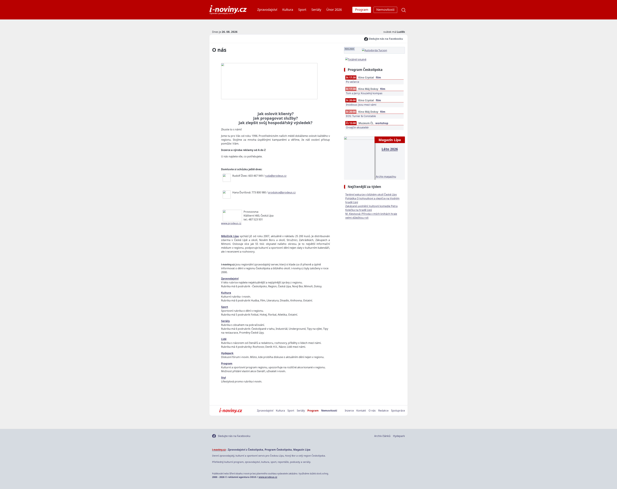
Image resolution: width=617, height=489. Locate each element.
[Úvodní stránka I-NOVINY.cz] (230, 410)
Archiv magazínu (386, 176)
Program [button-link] (361, 9)
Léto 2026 (390, 149)
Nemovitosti (329, 410)
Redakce (383, 410)
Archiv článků (382, 436)
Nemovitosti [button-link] (385, 9)
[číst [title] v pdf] (359, 157)
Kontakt (361, 410)
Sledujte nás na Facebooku (385, 39)
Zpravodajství (267, 9)
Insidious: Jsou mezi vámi (361, 104)
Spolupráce (398, 410)
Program (313, 410)
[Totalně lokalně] (356, 59)
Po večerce (352, 82)
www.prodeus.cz (231, 223)
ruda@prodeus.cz (275, 175)
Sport (302, 9)
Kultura (287, 9)
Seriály (316, 9)
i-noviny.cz (219, 449)
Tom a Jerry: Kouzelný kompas (364, 93)
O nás (372, 410)
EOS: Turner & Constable (361, 116)
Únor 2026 (334, 9)
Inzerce (349, 410)
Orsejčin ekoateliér (357, 127)
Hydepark (399, 436)
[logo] (228, 10)
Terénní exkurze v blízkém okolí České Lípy (371, 194)
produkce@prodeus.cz (282, 192)
